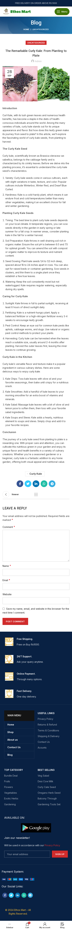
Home (26, 29)
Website (7, 594)
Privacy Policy (45, 718)
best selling (46, 769)
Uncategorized (40, 29)
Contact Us (44, 741)
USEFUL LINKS (46, 713)
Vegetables (10, 792)
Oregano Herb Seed (49, 792)
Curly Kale (35, 473)
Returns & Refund (47, 724)
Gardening (10, 804)
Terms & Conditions (48, 730)
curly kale (34, 371)
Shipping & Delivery (48, 736)
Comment (9, 527)
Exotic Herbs (11, 798)
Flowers (8, 787)
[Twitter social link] (28, 483)
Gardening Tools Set (49, 804)
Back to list (36, 494)
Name (7, 566)
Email (6, 580)
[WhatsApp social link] (44, 483)
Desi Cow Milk (45, 781)
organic (12, 252)
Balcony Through (47, 798)
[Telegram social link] (52, 483)
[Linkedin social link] (36, 483)
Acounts (42, 747)
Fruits (7, 781)
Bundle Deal (11, 775)
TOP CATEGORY (13, 769)
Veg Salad (43, 775)
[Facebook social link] (20, 483)
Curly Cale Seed (47, 787)
